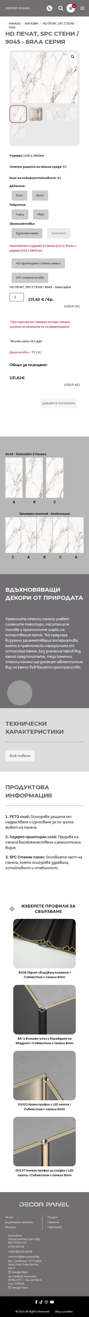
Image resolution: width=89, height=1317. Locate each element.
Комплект (59, 233)
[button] (60, 8)
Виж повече (20, 755)
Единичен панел (27, 233)
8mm (40, 196)
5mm (19, 196)
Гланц (20, 215)
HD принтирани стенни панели (38, 263)
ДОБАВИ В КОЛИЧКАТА (58, 403)
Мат (40, 215)
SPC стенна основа (30, 278)
